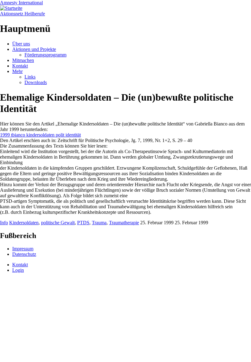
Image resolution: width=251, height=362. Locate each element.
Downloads (35, 82)
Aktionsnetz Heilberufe (22, 13)
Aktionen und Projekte (34, 49)
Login (18, 270)
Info (4, 222)
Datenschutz (24, 254)
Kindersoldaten (24, 222)
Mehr (17, 71)
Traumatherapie (124, 222)
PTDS (83, 222)
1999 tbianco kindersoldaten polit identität (40, 134)
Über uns (21, 43)
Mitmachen (23, 60)
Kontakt (20, 65)
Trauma (99, 222)
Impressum (22, 248)
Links (30, 76)
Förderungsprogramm (45, 54)
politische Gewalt (58, 222)
